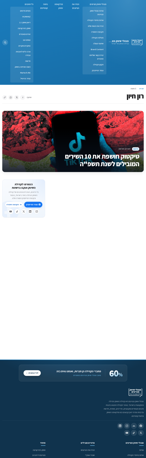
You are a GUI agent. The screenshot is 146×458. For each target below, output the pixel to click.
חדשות (28, 61)
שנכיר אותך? (90, 455)
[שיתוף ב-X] (16, 97)
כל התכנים (29, 4)
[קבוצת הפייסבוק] (134, 426)
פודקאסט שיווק (59, 6)
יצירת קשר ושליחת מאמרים (96, 57)
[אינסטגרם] (36, 211)
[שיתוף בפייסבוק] (22, 97)
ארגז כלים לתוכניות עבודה (23, 53)
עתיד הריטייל (25, 78)
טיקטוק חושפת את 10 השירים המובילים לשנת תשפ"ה (102, 160)
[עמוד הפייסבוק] (141, 426)
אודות (141, 450)
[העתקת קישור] (4, 97)
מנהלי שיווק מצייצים (117, 41)
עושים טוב (27, 40)
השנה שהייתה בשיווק (23, 66)
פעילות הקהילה (98, 37)
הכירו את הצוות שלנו (96, 26)
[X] (23, 211)
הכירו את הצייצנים (75, 6)
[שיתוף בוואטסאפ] (10, 97)
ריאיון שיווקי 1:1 (25, 22)
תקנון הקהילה (98, 64)
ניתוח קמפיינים (44, 6)
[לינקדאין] (30, 211)
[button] (5, 42)
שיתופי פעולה (98, 43)
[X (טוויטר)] (141, 433)
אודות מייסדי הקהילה (95, 20)
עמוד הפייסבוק (98, 70)
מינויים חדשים (25, 10)
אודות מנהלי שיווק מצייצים (97, 12)
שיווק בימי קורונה (24, 28)
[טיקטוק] (17, 211)
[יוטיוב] (10, 211)
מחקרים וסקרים (25, 45)
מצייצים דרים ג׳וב (38, 455)
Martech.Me (25, 72)
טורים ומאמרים (25, 34)
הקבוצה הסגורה (97, 31)
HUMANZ (26, 16)
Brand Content (97, 49)
